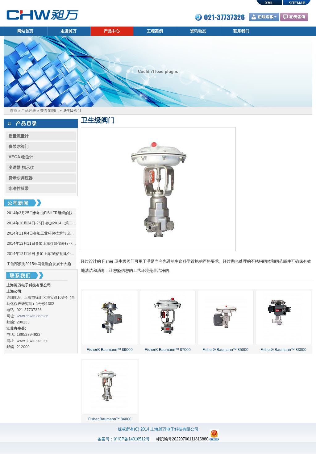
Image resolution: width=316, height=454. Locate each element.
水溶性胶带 (19, 188)
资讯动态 (198, 31)
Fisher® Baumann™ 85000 (225, 350)
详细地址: (15, 297)
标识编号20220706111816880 (182, 439)
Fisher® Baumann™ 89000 (110, 350)
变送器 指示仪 (21, 167)
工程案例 (155, 31)
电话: (11, 310)
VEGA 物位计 (21, 157)
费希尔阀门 (49, 110)
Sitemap (297, 3)
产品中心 (112, 31)
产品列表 (28, 110)
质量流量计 (19, 136)
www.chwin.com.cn (32, 316)
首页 (13, 110)
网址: (11, 316)
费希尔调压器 (21, 178)
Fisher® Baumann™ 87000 (168, 350)
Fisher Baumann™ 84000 (109, 419)
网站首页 (25, 31)
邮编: (11, 322)
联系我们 (241, 31)
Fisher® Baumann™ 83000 (283, 350)
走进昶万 (68, 31)
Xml (269, 3)
